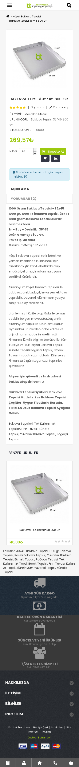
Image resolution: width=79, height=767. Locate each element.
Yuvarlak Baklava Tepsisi (37, 434)
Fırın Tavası (29, 429)
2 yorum (37, 107)
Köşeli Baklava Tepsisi (27, 16)
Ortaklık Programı (19, 727)
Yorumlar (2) (23, 198)
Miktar (13, 151)
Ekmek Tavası (24, 559)
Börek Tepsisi (37, 564)
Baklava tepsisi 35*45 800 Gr (28, 20)
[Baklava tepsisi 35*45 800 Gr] (39, 61)
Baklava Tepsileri (21, 423)
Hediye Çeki (40, 727)
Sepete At (54, 151)
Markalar (57, 727)
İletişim (46, 731)
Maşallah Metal (36, 114)
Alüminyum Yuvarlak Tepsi (35, 568)
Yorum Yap (60, 107)
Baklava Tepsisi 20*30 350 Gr (39, 530)
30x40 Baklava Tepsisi (32, 551)
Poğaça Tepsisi (47, 559)
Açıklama (20, 189)
